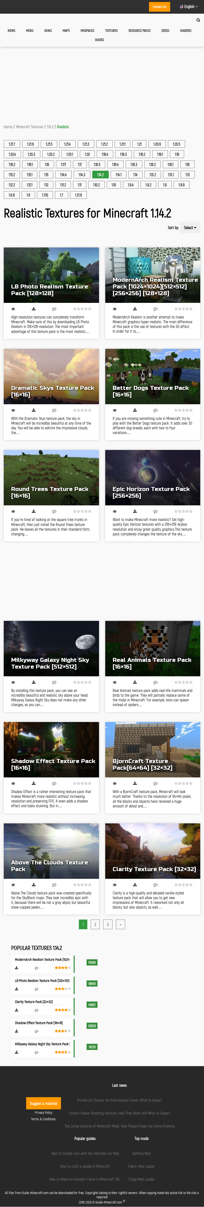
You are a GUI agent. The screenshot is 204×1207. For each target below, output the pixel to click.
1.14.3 (82, 174)
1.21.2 (104, 144)
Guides (99, 40)
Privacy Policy (43, 1112)
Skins (48, 30)
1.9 (165, 184)
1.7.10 (45, 195)
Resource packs (140, 30)
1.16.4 (115, 164)
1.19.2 (142, 154)
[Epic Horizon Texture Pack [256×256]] (153, 477)
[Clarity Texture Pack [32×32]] (153, 851)
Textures (111, 30)
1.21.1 (122, 144)
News (11, 30)
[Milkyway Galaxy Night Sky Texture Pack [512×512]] (51, 648)
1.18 (47, 164)
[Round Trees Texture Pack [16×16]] (51, 477)
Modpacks (87, 30)
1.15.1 (29, 174)
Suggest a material (43, 1103)
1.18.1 (30, 164)
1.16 (187, 164)
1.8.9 (182, 184)
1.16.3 (134, 164)
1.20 (87, 154)
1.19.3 (123, 154)
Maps (66, 30)
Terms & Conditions (43, 1119)
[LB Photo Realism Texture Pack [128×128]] (51, 275)
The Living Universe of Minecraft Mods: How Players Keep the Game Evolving (119, 1126)
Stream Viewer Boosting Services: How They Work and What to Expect (119, 1113)
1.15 (46, 174)
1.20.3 (31, 154)
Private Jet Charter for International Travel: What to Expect (119, 1100)
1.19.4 (105, 154)
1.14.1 (118, 174)
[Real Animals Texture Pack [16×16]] (153, 648)
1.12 (46, 184)
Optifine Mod (141, 1153)
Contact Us (159, 6)
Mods (29, 30)
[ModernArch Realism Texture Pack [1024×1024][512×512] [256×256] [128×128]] (153, 275)
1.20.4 (12, 154)
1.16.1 (170, 164)
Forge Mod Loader (141, 1179)
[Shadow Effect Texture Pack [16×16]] (51, 749)
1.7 (61, 195)
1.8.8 (12, 195)
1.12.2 (12, 184)
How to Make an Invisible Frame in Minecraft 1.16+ (85, 1179)
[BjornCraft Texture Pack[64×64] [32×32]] (153, 749)
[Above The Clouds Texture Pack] (51, 851)
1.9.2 (148, 184)
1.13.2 (153, 174)
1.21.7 (12, 144)
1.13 (188, 174)
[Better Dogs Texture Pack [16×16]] (153, 376)
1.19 (177, 154)
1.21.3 (86, 144)
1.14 (135, 174)
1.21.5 (49, 144)
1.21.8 (78, 195)
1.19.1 (160, 154)
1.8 (28, 195)
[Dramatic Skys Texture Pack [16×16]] (51, 376)
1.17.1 (63, 164)
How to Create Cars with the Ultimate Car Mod (85, 1153)
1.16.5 (97, 164)
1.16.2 (152, 164)
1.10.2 (96, 184)
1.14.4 (63, 174)
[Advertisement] (102, 84)
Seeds (165, 30)
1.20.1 (69, 154)
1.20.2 (50, 154)
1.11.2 (63, 184)
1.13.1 (171, 174)
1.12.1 (29, 184)
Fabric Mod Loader (141, 1166)
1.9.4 (131, 184)
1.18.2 (12, 164)
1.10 (114, 184)
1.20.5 (176, 144)
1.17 (80, 164)
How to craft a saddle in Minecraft (85, 1166)
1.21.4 (67, 144)
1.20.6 (157, 144)
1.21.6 (30, 144)
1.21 (139, 144)
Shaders (185, 30)
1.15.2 (12, 174)
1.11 (79, 184)
